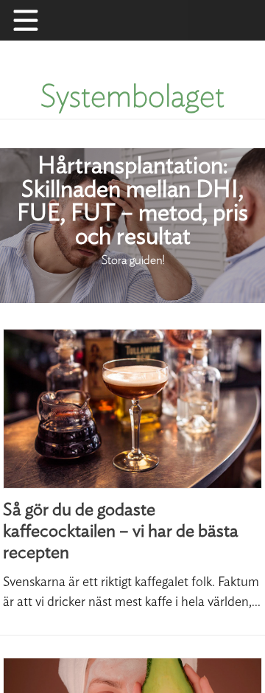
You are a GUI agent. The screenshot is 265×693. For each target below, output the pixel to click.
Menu (33, 20)
